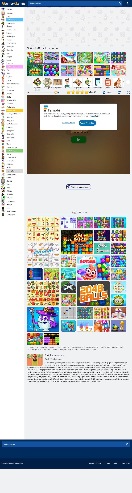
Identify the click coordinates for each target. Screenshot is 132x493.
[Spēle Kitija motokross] (102, 326)
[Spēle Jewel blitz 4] (118, 248)
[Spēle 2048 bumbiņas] (93, 293)
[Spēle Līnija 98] (68, 313)
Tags (115, 463)
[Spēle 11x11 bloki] (102, 70)
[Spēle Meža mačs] (35, 70)
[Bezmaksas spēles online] (13, 3)
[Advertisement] (53, 26)
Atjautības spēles (118, 347)
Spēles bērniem (75, 347)
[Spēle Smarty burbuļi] (118, 261)
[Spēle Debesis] (93, 267)
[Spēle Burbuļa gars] (85, 70)
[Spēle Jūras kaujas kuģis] (68, 222)
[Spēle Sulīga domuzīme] (102, 313)
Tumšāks (108, 92)
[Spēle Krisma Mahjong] (43, 229)
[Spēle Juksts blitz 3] (85, 313)
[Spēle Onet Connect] (118, 235)
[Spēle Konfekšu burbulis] (118, 70)
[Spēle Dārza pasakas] (68, 300)
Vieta (76, 350)
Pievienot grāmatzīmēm (80, 187)
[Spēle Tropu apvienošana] (85, 57)
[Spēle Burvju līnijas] (68, 70)
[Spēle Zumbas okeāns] (68, 326)
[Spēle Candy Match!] (85, 222)
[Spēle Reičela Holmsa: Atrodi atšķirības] (118, 313)
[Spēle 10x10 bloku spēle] (51, 339)
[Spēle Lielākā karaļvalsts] (68, 57)
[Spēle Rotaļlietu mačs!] (51, 274)
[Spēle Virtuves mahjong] (43, 255)
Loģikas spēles (61, 347)
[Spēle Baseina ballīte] (118, 274)
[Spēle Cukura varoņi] (68, 261)
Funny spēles (42, 347)
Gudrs (55, 350)
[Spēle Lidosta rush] (68, 287)
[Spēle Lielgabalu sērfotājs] (118, 326)
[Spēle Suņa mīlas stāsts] (102, 222)
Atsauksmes (126, 463)
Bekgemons (46, 350)
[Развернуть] (128, 92)
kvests (51, 347)
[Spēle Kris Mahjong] (43, 293)
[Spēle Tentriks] (35, 274)
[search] (119, 3)
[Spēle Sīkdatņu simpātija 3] (118, 287)
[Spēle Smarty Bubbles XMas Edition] (51, 70)
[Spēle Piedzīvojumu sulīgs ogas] (118, 300)
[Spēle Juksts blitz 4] (118, 57)
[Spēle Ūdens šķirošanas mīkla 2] (85, 326)
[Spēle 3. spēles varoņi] (43, 319)
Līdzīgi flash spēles (78, 212)
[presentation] (29, 82)
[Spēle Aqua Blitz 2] (118, 222)
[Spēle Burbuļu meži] (102, 235)
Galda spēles (34, 350)
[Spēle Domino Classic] (102, 248)
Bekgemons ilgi (65, 350)
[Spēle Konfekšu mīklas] (102, 57)
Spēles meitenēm (90, 347)
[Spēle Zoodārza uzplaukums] (35, 339)
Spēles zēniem (104, 347)
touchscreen (84, 350)
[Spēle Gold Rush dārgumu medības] (77, 242)
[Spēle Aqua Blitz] (68, 274)
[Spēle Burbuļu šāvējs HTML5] (51, 57)
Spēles (32, 347)
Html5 (94, 350)
